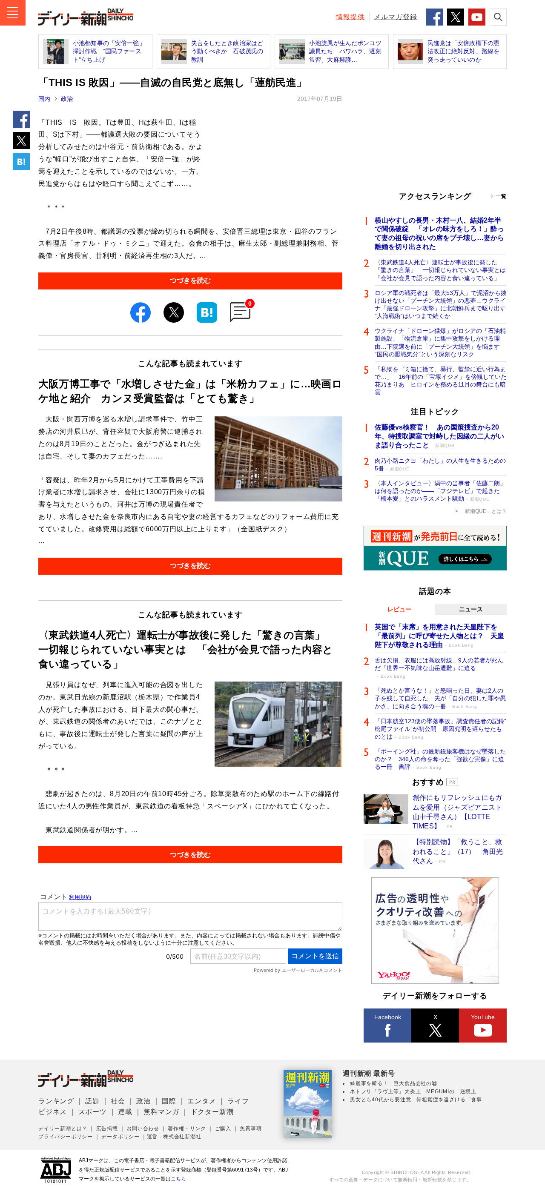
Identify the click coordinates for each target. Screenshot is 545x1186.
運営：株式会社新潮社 (174, 1137)
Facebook (387, 1017)
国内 (44, 98)
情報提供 (350, 16)
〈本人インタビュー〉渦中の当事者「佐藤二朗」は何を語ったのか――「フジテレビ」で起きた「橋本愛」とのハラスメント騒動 (440, 491)
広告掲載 (107, 1129)
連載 (125, 1111)
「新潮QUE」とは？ (483, 511)
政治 (67, 98)
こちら (178, 1179)
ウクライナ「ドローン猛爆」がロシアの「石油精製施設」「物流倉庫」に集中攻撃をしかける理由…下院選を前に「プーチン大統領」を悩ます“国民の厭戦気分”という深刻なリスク (440, 342)
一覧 (501, 196)
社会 (118, 1101)
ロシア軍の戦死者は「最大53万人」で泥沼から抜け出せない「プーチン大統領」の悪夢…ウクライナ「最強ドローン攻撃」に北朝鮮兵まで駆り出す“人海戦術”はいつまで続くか (441, 304)
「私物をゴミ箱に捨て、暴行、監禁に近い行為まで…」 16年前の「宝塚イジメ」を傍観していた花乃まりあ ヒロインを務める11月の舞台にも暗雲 (441, 381)
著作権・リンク (187, 1129)
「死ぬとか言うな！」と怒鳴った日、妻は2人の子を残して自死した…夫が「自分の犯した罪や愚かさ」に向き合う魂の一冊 (440, 698)
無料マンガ (161, 1111)
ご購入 (223, 1129)
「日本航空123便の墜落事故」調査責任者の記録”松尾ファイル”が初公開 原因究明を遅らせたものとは (440, 729)
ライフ (238, 1101)
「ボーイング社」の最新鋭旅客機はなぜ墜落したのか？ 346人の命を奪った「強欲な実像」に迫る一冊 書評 (440, 759)
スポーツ (92, 1111)
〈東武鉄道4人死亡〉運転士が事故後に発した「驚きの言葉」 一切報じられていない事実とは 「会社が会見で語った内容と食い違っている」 (441, 270)
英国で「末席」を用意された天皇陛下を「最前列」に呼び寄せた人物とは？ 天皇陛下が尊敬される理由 (439, 635)
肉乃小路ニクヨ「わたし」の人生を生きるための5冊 (440, 464)
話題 (92, 1101)
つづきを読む (190, 280)
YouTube (483, 1017)
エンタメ (201, 1101)
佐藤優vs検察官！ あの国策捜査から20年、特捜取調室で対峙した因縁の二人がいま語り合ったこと (439, 436)
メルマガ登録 (395, 16)
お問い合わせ (142, 1129)
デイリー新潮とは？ (62, 1129)
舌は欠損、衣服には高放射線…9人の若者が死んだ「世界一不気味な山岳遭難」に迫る (439, 668)
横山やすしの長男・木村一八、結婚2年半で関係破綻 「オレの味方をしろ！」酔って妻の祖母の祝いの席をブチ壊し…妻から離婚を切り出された (439, 233)
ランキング (56, 1101)
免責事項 (250, 1129)
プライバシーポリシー (65, 1137)
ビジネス (52, 1111)
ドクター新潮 (212, 1111)
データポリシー (120, 1137)
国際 (169, 1101)
